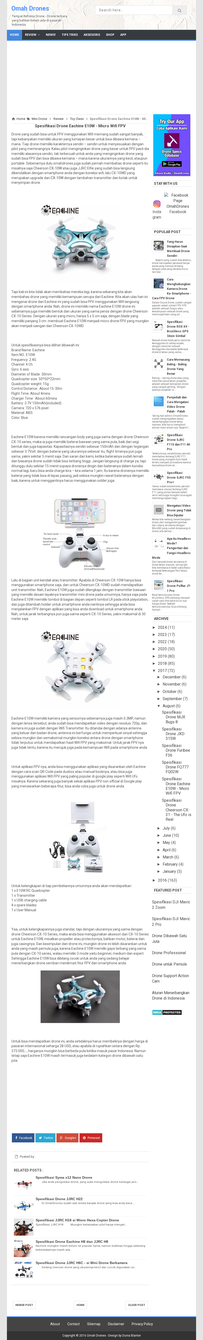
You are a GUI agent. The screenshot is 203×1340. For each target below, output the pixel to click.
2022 (163, 641)
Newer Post (24, 1305)
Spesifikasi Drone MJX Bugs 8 (173, 717)
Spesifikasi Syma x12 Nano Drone (64, 1177)
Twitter (48, 1138)
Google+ (70, 1138)
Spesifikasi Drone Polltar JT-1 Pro (179, 585)
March (168, 857)
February (171, 864)
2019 (163, 656)
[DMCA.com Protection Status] (167, 1014)
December (172, 677)
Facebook (25, 1138)
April (167, 850)
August (169, 706)
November (172, 684)
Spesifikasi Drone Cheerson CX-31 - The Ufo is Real (176, 810)
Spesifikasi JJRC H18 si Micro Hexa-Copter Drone (77, 1220)
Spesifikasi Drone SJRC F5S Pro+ (179, 477)
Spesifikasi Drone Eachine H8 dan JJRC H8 (72, 1242)
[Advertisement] (101, 76)
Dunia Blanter (131, 1335)
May (167, 842)
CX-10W (55, 168)
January (170, 871)
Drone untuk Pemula (169, 964)
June (167, 835)
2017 (163, 670)
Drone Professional (169, 952)
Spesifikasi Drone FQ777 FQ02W (175, 767)
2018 (163, 663)
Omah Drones (30, 8)
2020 (163, 649)
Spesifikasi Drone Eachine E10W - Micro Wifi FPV (176, 786)
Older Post (136, 1305)
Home (80, 1305)
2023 (163, 634)
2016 (163, 880)
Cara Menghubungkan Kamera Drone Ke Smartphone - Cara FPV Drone (171, 289)
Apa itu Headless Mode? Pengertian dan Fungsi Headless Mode (171, 548)
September (173, 698)
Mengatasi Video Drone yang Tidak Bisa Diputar (179, 510)
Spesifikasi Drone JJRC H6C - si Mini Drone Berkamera (81, 1263)
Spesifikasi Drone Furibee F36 (176, 750)
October (170, 691)
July (167, 828)
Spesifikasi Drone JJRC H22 (59, 1199)
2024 (163, 627)
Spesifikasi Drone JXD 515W (173, 734)
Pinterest (93, 1138)
